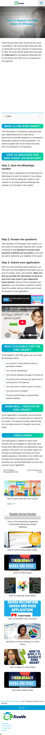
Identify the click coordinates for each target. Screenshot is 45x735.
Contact (4, 730)
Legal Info (5, 723)
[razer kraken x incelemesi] (22, 734)
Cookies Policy (6, 726)
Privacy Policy (6, 728)
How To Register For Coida (35, 471)
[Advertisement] (22, 87)
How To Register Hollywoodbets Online (10, 471)
